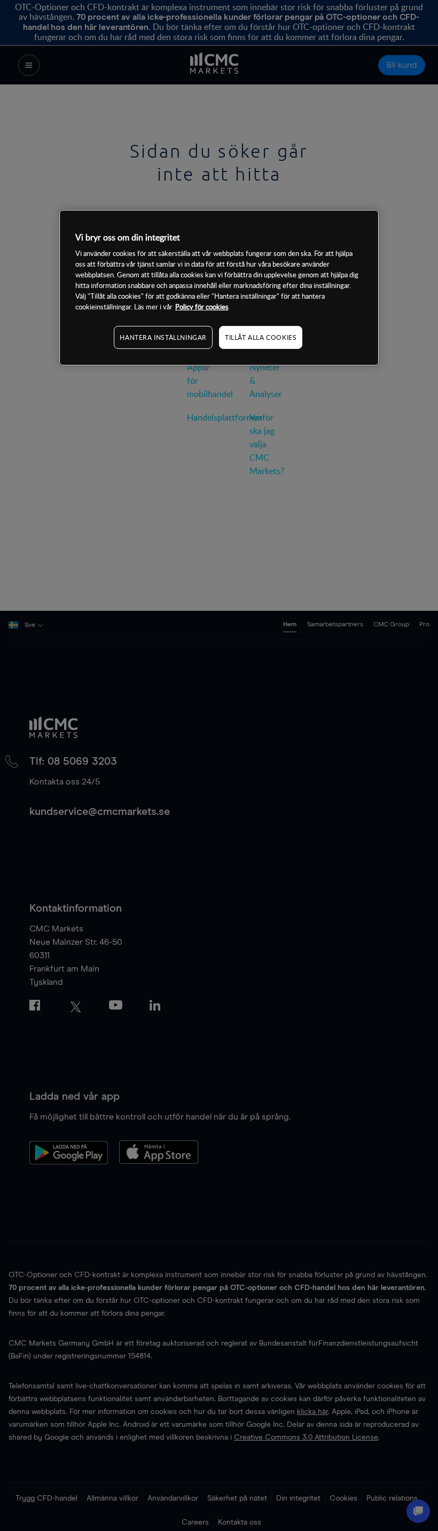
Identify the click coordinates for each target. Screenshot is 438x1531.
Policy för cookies (202, 307)
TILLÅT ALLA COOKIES (260, 337)
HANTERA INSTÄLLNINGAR (163, 337)
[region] (219, 287)
